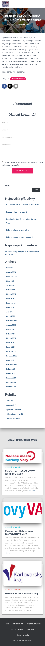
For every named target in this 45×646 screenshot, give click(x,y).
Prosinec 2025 (11, 277)
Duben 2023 (10, 369)
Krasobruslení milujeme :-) (16, 212)
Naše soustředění (33, 624)
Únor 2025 (10, 299)
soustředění (10, 405)
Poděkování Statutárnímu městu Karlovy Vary (19, 532)
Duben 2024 (10, 334)
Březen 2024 (11, 338)
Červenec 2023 (12, 365)
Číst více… (32, 491)
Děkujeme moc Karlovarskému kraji (19, 237)
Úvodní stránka (17, 629)
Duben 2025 (10, 290)
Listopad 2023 (11, 356)
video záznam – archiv (15, 414)
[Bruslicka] (6, 4)
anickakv (8, 252)
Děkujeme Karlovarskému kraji (18, 230)
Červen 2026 (11, 272)
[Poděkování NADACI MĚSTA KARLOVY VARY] (22, 456)
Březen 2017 (11, 387)
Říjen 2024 (10, 307)
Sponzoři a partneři (18, 78)
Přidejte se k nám (22, 635)
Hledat (7, 186)
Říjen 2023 (10, 360)
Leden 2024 (10, 347)
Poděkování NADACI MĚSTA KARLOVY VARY (22, 205)
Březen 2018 (11, 382)
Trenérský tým (18, 624)
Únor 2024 (10, 343)
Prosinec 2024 (11, 303)
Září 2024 (9, 312)
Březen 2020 (11, 378)
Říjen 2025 (10, 281)
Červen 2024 (11, 325)
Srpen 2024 (10, 316)
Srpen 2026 (10, 268)
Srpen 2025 (10, 285)
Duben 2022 (10, 373)
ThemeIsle (28, 641)
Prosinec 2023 (11, 351)
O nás (6, 624)
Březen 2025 (11, 294)
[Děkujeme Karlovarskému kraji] (22, 573)
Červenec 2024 (12, 321)
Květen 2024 (10, 329)
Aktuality (9, 401)
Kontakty (30, 629)
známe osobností (13, 418)
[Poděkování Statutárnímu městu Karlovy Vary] (22, 511)
